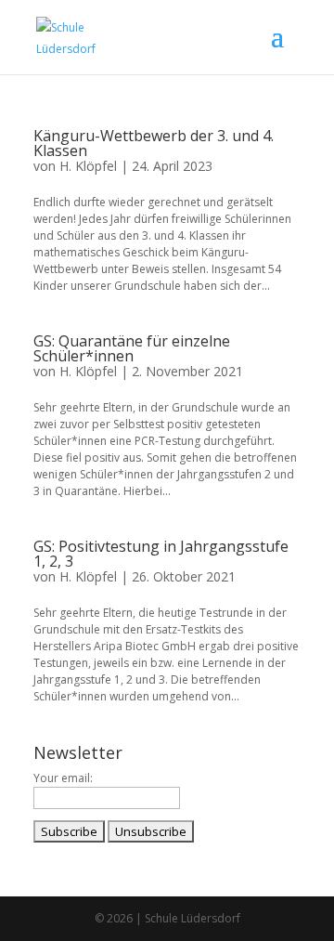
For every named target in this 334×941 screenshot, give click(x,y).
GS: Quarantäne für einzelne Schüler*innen (131, 348)
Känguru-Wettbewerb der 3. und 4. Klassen (153, 143)
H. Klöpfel (88, 166)
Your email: (63, 778)
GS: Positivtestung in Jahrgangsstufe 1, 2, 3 (161, 553)
